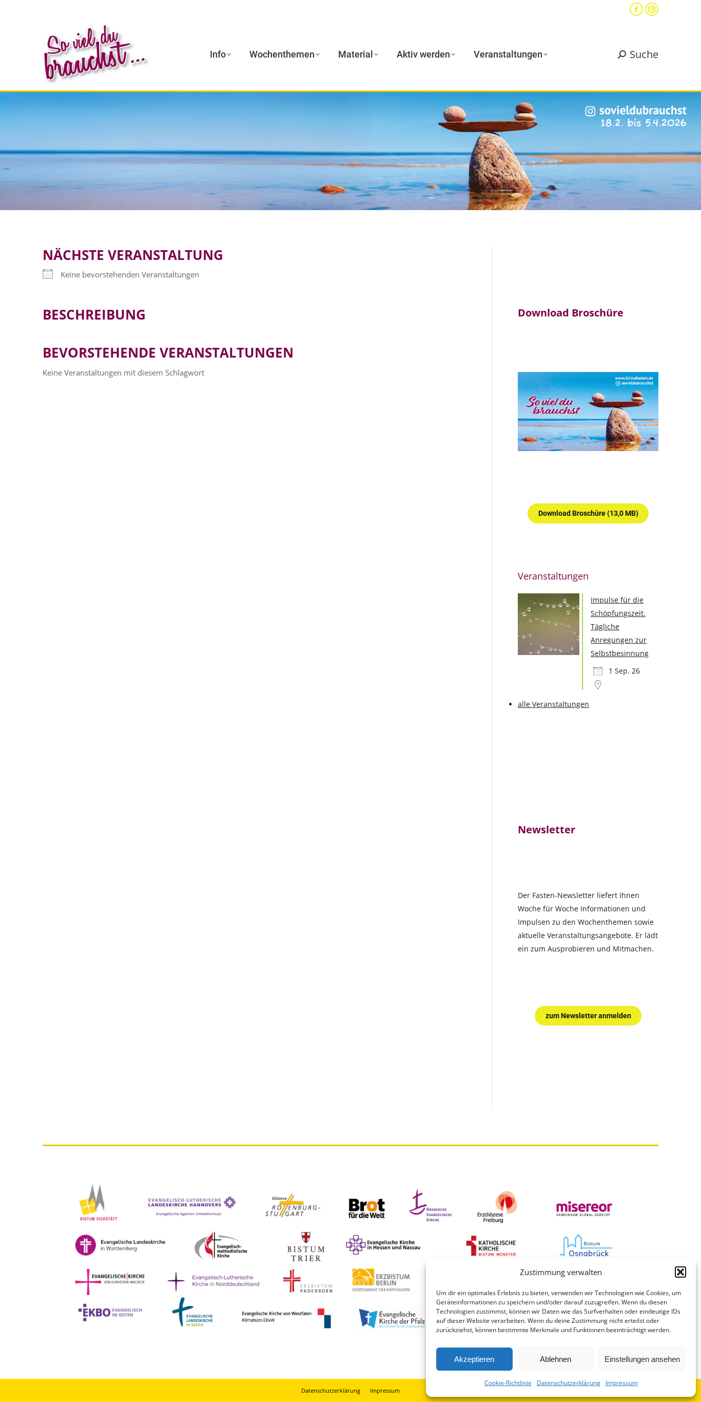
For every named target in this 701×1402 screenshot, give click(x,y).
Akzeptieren (474, 1359)
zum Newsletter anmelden (588, 1016)
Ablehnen (555, 1359)
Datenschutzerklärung (568, 1382)
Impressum (622, 1382)
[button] (680, 1272)
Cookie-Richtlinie (508, 1382)
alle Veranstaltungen (553, 704)
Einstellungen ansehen (642, 1359)
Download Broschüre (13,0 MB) (588, 513)
